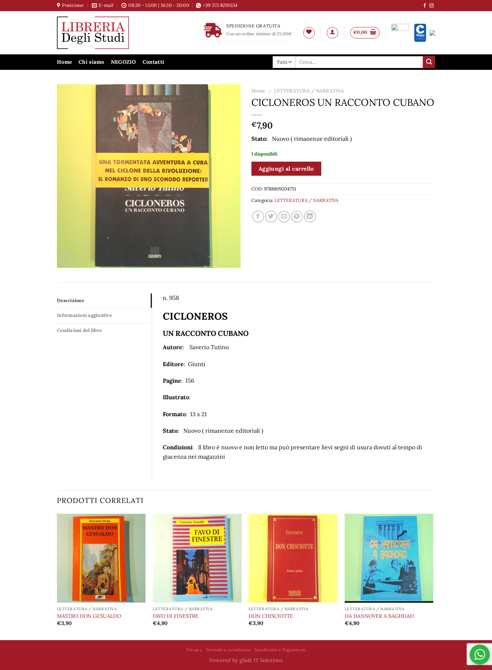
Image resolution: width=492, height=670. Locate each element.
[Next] (433, 576)
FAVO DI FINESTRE (175, 616)
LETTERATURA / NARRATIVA (309, 90)
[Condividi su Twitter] (271, 216)
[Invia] (429, 62)
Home (64, 62)
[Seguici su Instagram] (431, 5)
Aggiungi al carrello (286, 168)
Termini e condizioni (228, 649)
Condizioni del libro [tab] (79, 330)
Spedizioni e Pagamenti (279, 649)
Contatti (153, 62)
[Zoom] (66, 259)
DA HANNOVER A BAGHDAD (379, 616)
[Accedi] (332, 33)
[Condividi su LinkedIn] (310, 216)
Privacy (194, 649)
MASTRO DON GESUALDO (89, 616)
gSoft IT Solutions (261, 660)
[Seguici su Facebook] (424, 5)
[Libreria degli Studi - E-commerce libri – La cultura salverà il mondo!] (102, 32)
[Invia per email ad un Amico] (284, 216)
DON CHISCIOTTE (271, 616)
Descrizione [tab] (70, 300)
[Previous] (57, 576)
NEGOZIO (123, 62)
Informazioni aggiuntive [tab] (84, 315)
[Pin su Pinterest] (297, 216)
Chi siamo (91, 62)
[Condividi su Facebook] (258, 216)
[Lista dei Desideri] (309, 33)
